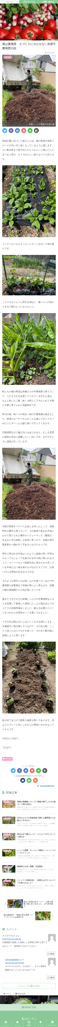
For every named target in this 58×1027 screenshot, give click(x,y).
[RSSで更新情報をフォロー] (35, 780)
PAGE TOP (30, 1007)
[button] (52, 542)
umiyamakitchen (12, 959)
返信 (52, 954)
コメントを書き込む (29, 985)
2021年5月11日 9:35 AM (14, 963)
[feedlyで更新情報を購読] (29, 780)
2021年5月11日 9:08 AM (11, 939)
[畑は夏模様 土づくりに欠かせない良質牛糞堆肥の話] (17, 130)
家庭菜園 (8, 759)
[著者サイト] (22, 780)
